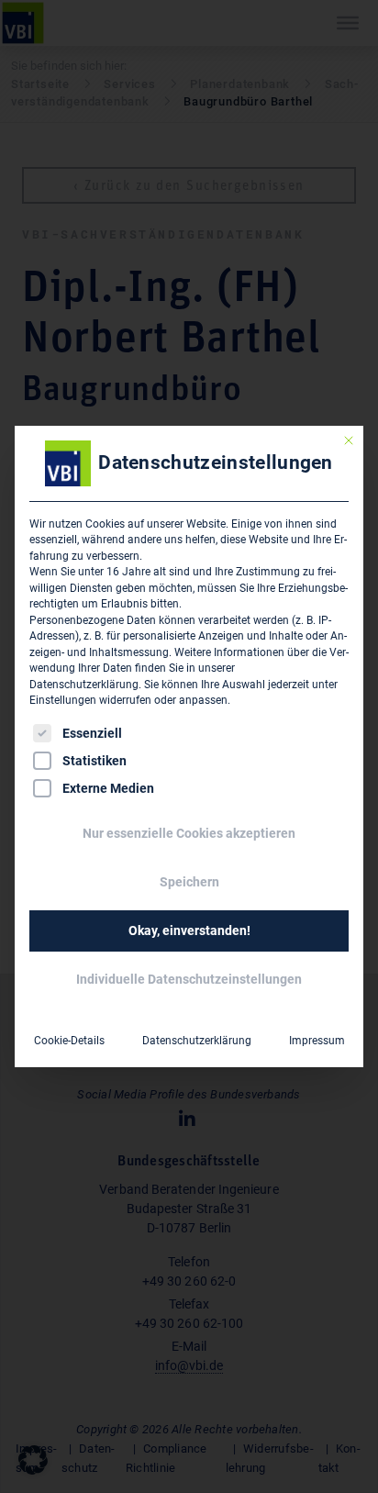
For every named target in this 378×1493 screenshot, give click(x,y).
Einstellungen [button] (62, 700)
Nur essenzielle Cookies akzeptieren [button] (189, 833)
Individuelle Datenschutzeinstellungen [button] (189, 979)
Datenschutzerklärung (84, 684)
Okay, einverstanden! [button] (189, 930)
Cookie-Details (69, 1040)
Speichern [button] (189, 882)
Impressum (317, 1040)
